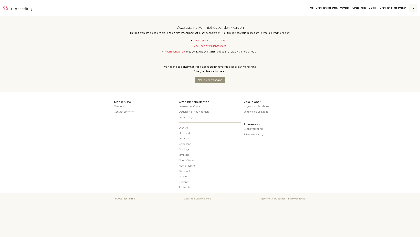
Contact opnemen (124, 111)
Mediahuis (205, 198)
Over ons (119, 106)
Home (310, 8)
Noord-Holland (187, 165)
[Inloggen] (413, 8)
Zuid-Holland (186, 187)
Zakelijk (373, 8)
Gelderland (185, 144)
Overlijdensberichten (327, 8)
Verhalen (344, 8)
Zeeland (183, 182)
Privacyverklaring (253, 134)
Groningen (185, 149)
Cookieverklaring (253, 128)
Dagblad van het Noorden (194, 111)
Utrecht (183, 176)
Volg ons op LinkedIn (256, 111)
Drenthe (184, 127)
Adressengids (359, 8)
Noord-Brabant (187, 160)
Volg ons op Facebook (256, 106)
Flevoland (184, 133)
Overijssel (184, 171)
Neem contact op (174, 51)
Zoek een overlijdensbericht (210, 45)
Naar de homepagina (210, 80)
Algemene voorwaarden (272, 198)
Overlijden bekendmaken (393, 8)
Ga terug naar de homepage (210, 40)
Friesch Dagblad (188, 117)
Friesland (184, 138)
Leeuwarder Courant (190, 106)
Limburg (184, 154)
